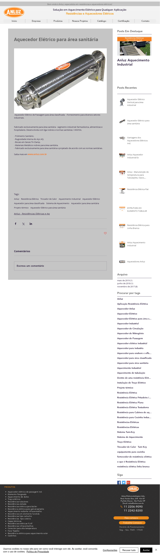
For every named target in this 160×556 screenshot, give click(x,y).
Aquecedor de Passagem (130, 338)
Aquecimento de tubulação (131, 372)
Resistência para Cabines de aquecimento (134, 412)
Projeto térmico (21, 207)
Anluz (16, 199)
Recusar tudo (129, 550)
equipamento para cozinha (131, 451)
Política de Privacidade (38, 551)
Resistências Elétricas (128, 422)
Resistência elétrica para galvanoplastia (26, 509)
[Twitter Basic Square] (124, 482)
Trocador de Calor (48, 199)
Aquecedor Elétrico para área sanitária (48, 207)
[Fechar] (156, 550)
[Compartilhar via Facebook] (15, 223)
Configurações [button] (110, 550)
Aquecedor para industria (130, 348)
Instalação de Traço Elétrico (131, 382)
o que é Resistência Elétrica (131, 461)
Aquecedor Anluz (126, 308)
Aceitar (146, 550)
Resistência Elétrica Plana (130, 402)
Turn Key (142, 446)
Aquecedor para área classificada (29, 203)
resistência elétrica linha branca (133, 466)
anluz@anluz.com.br (136, 503)
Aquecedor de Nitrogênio (130, 333)
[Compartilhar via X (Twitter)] (23, 223)
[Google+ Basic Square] (128, 482)
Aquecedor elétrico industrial (132, 343)
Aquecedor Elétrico (91, 199)
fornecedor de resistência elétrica (134, 456)
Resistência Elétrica (30, 199)
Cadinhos (12, 535)
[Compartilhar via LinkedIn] (30, 223)
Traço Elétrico (124, 441)
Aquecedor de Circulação (130, 328)
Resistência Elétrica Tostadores (133, 407)
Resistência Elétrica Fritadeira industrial (134, 397)
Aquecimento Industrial (70, 199)
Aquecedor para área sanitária (85, 203)
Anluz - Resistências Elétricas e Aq (32, 213)
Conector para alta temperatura (22, 528)
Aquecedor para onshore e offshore (134, 353)
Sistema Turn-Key (126, 432)
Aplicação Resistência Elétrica (132, 303)
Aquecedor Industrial (128, 323)
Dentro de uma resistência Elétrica (134, 377)
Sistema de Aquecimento (57, 203)
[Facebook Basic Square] (119, 482)
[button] (58, 21)
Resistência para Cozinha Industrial (134, 417)
